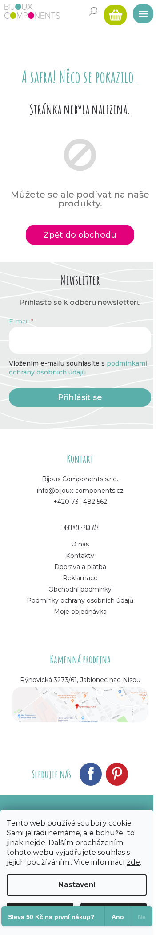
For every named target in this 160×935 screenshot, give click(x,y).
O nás (80, 544)
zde (133, 862)
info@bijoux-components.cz (80, 491)
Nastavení (76, 884)
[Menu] (140, 11)
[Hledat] (93, 11)
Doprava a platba (80, 567)
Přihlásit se (80, 397)
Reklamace (80, 578)
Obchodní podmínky (80, 589)
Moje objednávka (80, 612)
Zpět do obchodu (80, 235)
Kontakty (80, 556)
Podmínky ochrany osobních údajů (80, 600)
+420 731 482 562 (80, 502)
